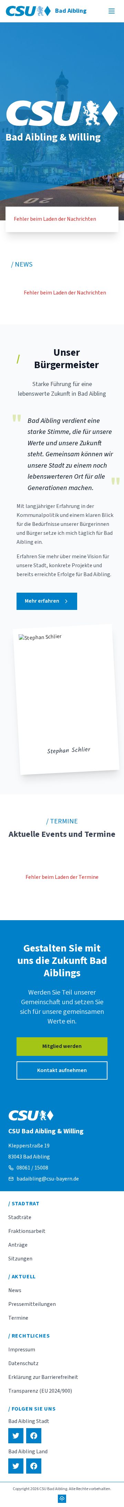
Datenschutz (23, 1363)
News (14, 1290)
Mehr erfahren (42, 601)
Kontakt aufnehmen (62, 1070)
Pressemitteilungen (32, 1304)
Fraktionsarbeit (26, 1231)
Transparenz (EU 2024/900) (40, 1391)
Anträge (18, 1245)
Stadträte (19, 1217)
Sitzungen (20, 1258)
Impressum (21, 1349)
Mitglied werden (62, 1046)
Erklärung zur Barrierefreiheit (43, 1377)
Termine (18, 1318)
